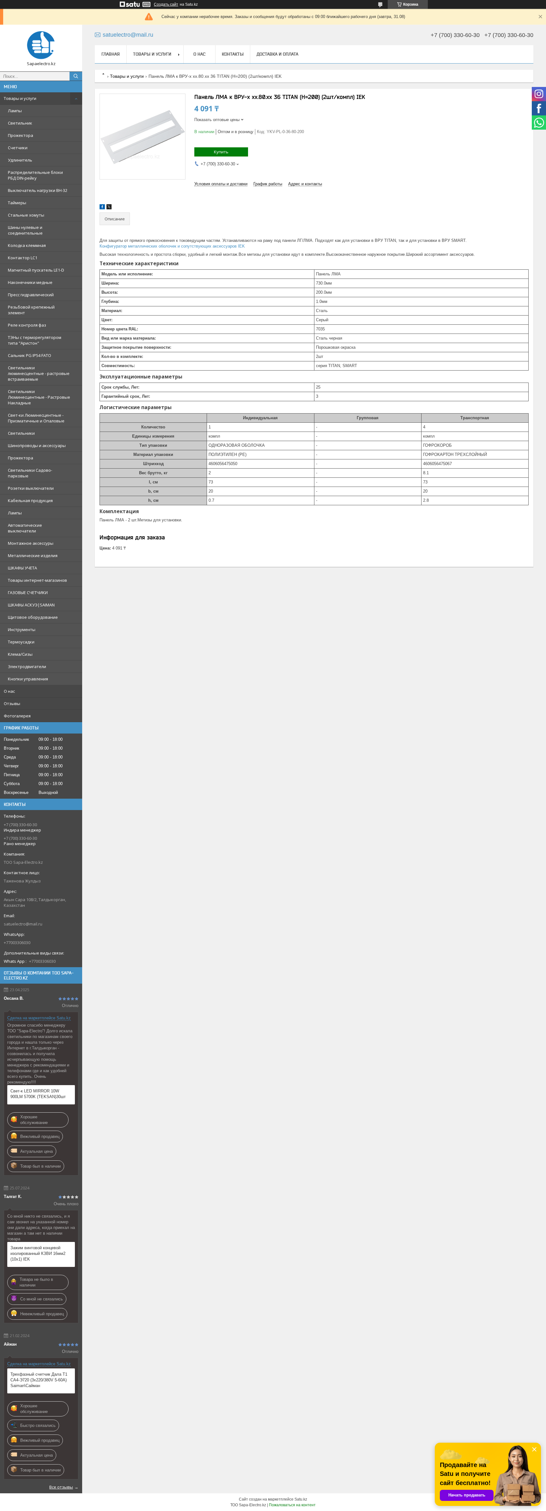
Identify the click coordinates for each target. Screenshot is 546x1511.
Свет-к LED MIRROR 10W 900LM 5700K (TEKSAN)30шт (38, 1094)
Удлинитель (20, 160)
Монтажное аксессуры (30, 543)
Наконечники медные (30, 282)
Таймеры (17, 203)
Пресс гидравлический (31, 295)
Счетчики (17, 147)
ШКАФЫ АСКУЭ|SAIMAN (31, 605)
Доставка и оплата (277, 54)
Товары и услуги (20, 98)
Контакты (233, 54)
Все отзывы (61, 1487)
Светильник (20, 123)
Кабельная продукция (30, 500)
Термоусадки (21, 642)
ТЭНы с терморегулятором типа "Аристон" (34, 340)
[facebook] (102, 208)
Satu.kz (300, 1499)
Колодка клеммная (27, 245)
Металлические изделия (33, 555)
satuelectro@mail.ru (23, 924)
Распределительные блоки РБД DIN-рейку (35, 175)
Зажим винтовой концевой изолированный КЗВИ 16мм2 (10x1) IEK (37, 1253)
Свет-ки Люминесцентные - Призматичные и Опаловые (36, 418)
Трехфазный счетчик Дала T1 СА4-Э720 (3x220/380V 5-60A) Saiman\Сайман (38, 1380)
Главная (110, 54)
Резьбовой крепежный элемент (31, 310)
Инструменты (21, 629)
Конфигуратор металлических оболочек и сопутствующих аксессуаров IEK (172, 246)
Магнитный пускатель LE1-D (36, 270)
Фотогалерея (17, 716)
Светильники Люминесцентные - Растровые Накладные (39, 397)
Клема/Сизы (20, 654)
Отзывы (12, 703)
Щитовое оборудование (33, 617)
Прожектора (20, 135)
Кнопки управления (28, 679)
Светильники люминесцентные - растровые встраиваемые (39, 373)
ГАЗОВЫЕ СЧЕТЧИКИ (28, 592)
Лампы (15, 111)
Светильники (21, 433)
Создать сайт (166, 4)
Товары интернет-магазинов (37, 580)
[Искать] (76, 76)
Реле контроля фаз (27, 325)
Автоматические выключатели (25, 528)
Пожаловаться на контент (292, 1505)
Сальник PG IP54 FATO (29, 355)
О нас (9, 691)
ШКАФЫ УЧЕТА (22, 568)
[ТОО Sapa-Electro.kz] (41, 45)
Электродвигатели (27, 666)
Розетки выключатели (31, 488)
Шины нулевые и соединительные (25, 230)
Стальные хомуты (26, 215)
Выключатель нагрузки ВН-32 (37, 190)
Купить (221, 152)
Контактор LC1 (22, 258)
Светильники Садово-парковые (30, 473)
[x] (109, 208)
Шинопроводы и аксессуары (37, 445)
